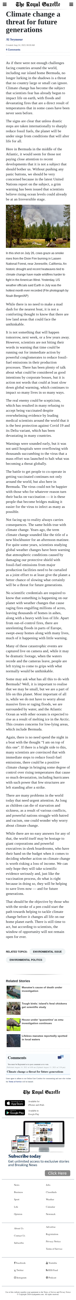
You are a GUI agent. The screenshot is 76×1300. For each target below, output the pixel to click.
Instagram (21, 1277)
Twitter (19, 1270)
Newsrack (51, 1214)
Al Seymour (14, 39)
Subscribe (19, 1242)
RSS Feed (53, 1270)
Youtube (52, 1263)
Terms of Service (15, 1082)
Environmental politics (26, 960)
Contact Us (19, 1235)
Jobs (48, 1184)
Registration (52, 1234)
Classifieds (51, 1192)
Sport (16, 1199)
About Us (18, 1228)
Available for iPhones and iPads (36, 1103)
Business (18, 1192)
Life (16, 1206)
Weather (50, 1199)
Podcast (52, 1277)
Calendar (50, 1206)
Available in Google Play (33, 1112)
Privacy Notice (53, 1241)
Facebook (20, 1263)
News (16, 1184)
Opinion (18, 1214)
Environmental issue (47, 951)
